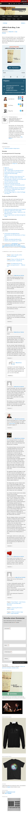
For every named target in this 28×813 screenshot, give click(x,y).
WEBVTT (10, 138)
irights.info (15, 244)
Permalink (24, 247)
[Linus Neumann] (18, 99)
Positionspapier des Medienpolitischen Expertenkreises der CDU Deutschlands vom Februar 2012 (14, 235)
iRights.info (6, 167)
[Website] (22, 104)
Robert (8, 438)
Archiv (3, 19)
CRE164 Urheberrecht (8, 169)
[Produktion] (14, 804)
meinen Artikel (12, 423)
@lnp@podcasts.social (10, 792)
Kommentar (7, 628)
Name (7, 645)
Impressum (9, 19)
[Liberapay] (20, 106)
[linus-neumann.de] (18, 97)
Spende (8, 787)
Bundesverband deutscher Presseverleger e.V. (13, 172)
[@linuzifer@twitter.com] (20, 99)
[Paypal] (22, 99)
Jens (8, 556)
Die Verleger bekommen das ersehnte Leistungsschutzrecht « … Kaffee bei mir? (16, 265)
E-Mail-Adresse (8, 652)
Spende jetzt (24, 1)
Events (14, 19)
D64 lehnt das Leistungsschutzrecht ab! (12, 183)
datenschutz (7, 244)
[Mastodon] (20, 104)
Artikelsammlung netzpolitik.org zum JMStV (13, 240)
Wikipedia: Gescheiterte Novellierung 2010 (12, 239)
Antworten (10, 321)
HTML (21, 137)
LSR (3, 247)
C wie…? (6, 237)
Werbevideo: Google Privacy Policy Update (12, 210)
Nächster (23, 23)
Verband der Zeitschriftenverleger (10, 173)
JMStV (19, 244)
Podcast (3, 16)
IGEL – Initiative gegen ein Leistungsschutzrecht (14, 170)
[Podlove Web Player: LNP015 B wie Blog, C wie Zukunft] (14, 70)
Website (6, 658)
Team (21, 16)
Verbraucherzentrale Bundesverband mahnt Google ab (15, 209)
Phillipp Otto (14, 163)
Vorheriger (4, 23)
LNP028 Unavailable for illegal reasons (12, 148)
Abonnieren (16, 16)
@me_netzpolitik (8, 793)
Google (11, 244)
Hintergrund (9, 16)
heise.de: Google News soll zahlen (11, 182)
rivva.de (5, 175)
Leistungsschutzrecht (20, 246)
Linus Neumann (15, 243)
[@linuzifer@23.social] (20, 97)
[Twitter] (18, 104)
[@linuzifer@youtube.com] (22, 97)
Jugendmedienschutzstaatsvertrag (9, 246)
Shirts (18, 19)
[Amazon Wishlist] (22, 100)
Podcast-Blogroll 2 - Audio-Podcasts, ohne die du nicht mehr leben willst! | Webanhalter (16, 603)
